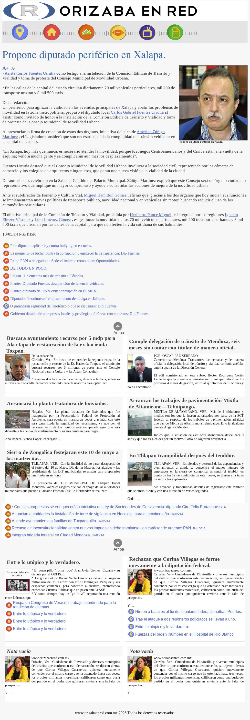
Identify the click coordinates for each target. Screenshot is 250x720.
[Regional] (82, 32)
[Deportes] (113, 32)
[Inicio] (100, 20)
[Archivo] (179, 32)
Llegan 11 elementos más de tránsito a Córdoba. (47, 276)
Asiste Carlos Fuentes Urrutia (30, 73)
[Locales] (50, 32)
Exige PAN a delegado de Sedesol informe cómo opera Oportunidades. (65, 261)
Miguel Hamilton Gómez (105, 195)
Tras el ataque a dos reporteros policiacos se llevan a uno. (185, 619)
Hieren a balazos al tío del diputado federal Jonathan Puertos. (188, 612)
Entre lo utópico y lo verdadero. (40, 614)
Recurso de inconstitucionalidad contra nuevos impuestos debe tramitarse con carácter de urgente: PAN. (108, 528)
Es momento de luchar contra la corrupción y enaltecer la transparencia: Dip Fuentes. (75, 253)
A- (13, 68)
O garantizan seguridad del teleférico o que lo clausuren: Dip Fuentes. (63, 306)
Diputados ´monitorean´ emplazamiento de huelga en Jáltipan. (57, 298)
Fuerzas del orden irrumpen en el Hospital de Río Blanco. (185, 634)
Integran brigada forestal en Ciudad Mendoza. (58, 535)
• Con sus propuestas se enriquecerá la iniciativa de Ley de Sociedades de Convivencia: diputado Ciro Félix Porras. (119, 507)
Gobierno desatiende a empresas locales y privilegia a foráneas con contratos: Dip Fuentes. (79, 314)
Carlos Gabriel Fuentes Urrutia (137, 112)
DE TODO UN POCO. (28, 268)
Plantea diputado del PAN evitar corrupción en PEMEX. (53, 291)
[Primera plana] (18, 32)
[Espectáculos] (145, 32)
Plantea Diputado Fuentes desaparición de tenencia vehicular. (57, 283)
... (110, 383)
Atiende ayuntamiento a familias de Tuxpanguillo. (61, 521)
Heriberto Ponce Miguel (150, 214)
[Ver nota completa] (17, 379)
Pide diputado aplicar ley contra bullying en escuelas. (51, 246)
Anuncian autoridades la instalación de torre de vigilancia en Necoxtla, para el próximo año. (97, 514)
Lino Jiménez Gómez (53, 219)
